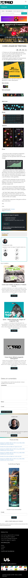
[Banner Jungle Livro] (14, 487)
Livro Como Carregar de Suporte (9, 538)
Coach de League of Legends (8, 540)
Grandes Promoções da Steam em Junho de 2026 (10, 456)
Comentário (4, 385)
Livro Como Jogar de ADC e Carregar (10, 535)
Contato (3, 547)
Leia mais (14, 295)
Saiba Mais (14, 435)
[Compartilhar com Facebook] (17, 50)
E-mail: (2, 512)
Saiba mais (6, 224)
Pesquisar (24, 13)
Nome (2, 401)
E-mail (2, 406)
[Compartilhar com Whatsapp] (26, 50)
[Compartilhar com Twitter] (20, 50)
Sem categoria (9, 11)
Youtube (13, 209)
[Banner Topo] (14, 18)
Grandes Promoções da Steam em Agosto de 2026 (11, 446)
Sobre (2, 545)
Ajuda (2, 548)
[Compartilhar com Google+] (23, 50)
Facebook (8, 210)
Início (3, 11)
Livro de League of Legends (8, 536)
